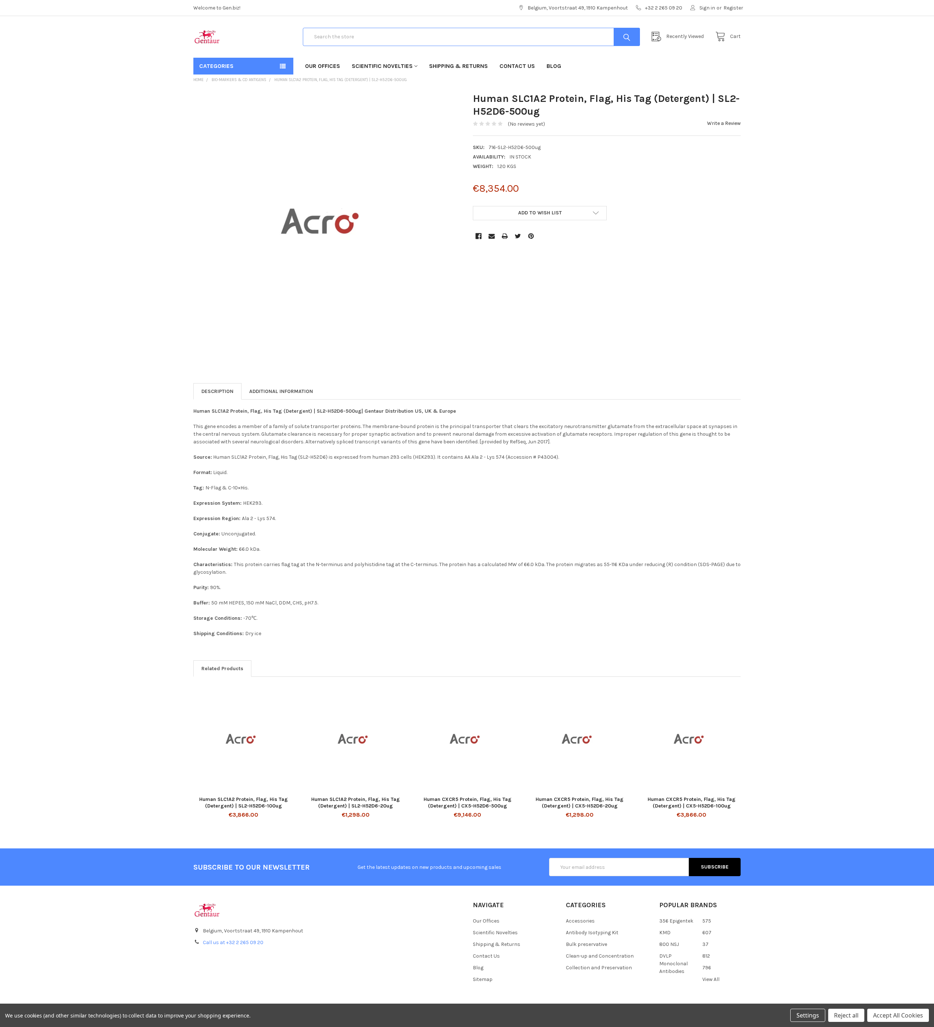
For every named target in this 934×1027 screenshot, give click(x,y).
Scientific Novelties (382, 65)
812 (706, 956)
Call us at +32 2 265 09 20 (233, 942)
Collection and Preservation (599, 968)
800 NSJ (669, 944)
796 (706, 968)
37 (705, 944)
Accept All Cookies (898, 1015)
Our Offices (322, 65)
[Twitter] (518, 236)
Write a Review (724, 123)
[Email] (491, 236)
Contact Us (517, 65)
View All (710, 979)
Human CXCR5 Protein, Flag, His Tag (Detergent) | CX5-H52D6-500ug (468, 802)
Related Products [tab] (222, 668)
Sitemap (483, 979)
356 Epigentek (676, 921)
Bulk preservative (586, 944)
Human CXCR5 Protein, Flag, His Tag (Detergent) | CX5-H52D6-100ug (692, 802)
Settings (807, 1015)
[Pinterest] (531, 236)
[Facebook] (478, 236)
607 (706, 932)
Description (217, 391)
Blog (554, 65)
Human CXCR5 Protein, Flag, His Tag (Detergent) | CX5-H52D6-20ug (580, 802)
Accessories (580, 921)
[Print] (504, 236)
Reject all (846, 1015)
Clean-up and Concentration (600, 956)
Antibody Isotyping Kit (592, 932)
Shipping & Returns (458, 65)
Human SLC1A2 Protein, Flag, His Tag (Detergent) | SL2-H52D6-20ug (355, 802)
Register (733, 8)
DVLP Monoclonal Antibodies (673, 963)
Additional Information (281, 391)
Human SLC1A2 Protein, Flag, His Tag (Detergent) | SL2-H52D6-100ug (243, 802)
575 (706, 921)
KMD (665, 932)
